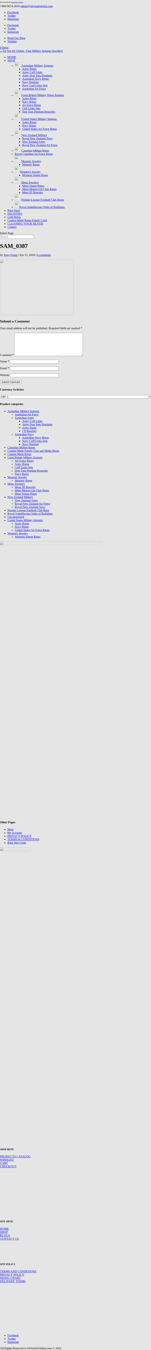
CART (4, 1163)
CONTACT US (9, 1238)
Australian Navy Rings (35, 78)
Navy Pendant (30, 82)
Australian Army (24, 417)
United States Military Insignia (25, 520)
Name (4, 361)
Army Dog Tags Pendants (37, 75)
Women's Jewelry (17, 533)
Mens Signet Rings (33, 185)
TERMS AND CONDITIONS (18, 1271)
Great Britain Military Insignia (24, 457)
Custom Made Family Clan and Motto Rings (33, 450)
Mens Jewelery (16, 483)
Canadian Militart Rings (21, 447)
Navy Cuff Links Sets (35, 85)
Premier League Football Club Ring (28, 510)
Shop (10, 829)
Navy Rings (29, 101)
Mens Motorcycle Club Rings (39, 189)
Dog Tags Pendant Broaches (38, 111)
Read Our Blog (16, 38)
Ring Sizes (13, 210)
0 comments (44, 255)
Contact (11, 226)
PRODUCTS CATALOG (15, 1156)
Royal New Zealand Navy (37, 138)
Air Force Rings (31, 105)
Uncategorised (15, 516)
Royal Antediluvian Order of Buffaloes (30, 513)
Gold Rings (14, 217)
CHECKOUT (8, 1166)
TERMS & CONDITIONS (23, 839)
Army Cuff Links (32, 72)
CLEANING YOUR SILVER (25, 223)
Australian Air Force (34, 88)
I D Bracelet (29, 431)
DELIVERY (14, 213)
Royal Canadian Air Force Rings (34, 153)
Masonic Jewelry (17, 477)
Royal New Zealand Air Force (39, 145)
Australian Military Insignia (23, 411)
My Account (14, 832)
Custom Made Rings (19, 454)
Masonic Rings (31, 164)
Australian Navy (24, 434)
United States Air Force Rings (39, 128)
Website (4, 375)
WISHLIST (7, 1159)
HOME (11, 57)
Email (4, 368)
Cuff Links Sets (31, 108)
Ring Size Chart (16, 842)
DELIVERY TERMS (12, 1281)
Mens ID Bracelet (32, 192)
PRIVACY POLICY (19, 836)
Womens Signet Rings (35, 175)
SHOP (11, 60)
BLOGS (5, 1235)
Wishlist (12, 41)
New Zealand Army (33, 141)
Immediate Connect (17, 2)
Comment (7, 355)
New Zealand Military (20, 497)
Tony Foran (10, 255)
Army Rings (29, 68)
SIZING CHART (10, 1278)
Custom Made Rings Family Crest (27, 220)
